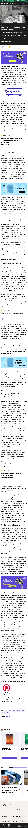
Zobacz (10, 758)
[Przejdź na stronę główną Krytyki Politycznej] (8, 805)
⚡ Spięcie (8, 710)
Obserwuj (19, 826)
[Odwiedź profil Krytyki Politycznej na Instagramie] (11, 817)
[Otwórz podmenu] (26, 810)
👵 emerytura (5, 712)
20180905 (8, 716)
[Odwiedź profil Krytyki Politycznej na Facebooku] (8, 817)
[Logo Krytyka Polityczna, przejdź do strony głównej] (8, 3)
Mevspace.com (11, 821)
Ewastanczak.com (22, 821)
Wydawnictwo (9, 826)
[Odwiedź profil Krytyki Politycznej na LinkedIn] (20, 817)
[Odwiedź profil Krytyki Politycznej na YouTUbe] (17, 817)
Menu (25, 826)
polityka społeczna (19, 710)
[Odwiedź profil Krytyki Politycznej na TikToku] (14, 817)
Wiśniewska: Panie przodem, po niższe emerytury (12, 474)
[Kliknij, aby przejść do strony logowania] (26, 3)
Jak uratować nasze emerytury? (12, 314)
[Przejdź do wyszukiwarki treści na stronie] (20, 3)
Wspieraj (3, 826)
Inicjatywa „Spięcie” (7, 698)
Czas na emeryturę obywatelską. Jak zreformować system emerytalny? (13, 140)
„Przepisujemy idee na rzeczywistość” (11, 810)
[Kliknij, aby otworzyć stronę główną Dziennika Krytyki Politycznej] (14, 826)
